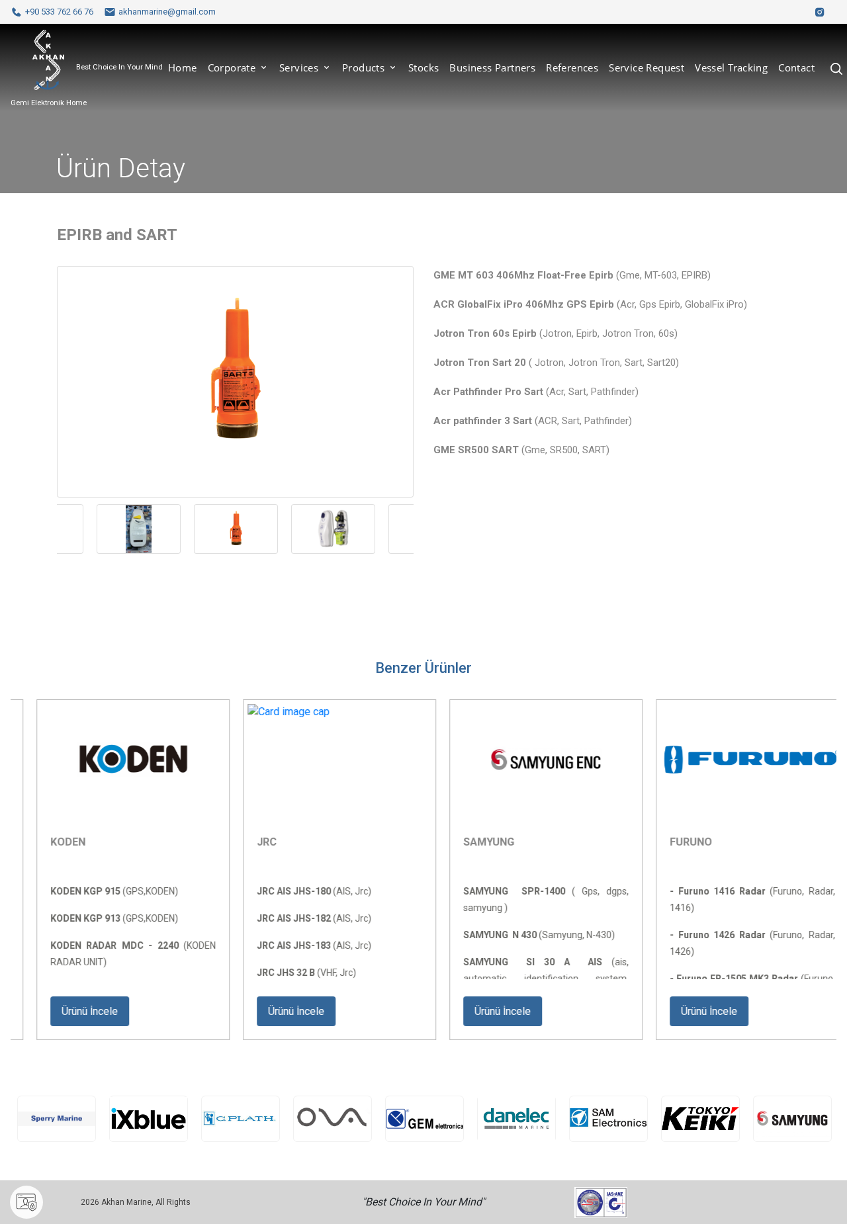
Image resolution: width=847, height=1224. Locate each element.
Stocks (423, 67)
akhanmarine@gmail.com (167, 12)
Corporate (233, 67)
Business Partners (492, 67)
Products (365, 67)
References (572, 67)
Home (182, 67)
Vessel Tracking (731, 67)
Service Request (646, 67)
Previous (47, 546)
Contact (796, 67)
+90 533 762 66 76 (59, 12)
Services (300, 67)
